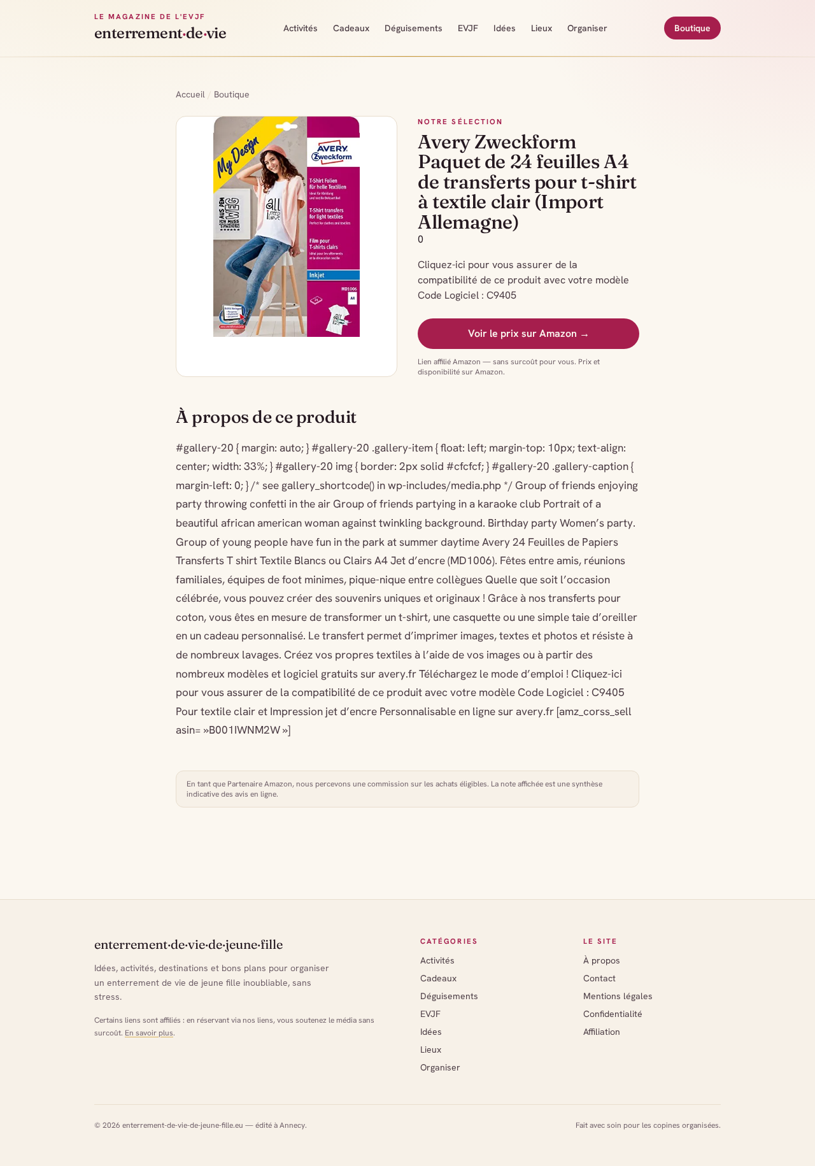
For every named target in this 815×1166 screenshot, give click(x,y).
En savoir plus (149, 1033)
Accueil (190, 94)
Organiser (587, 28)
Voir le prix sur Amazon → (529, 333)
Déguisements (414, 28)
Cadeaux (351, 28)
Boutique (692, 28)
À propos (601, 960)
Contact (599, 978)
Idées (504, 28)
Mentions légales (618, 996)
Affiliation (601, 1031)
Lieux (541, 28)
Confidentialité (612, 1014)
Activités (300, 28)
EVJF (468, 28)
